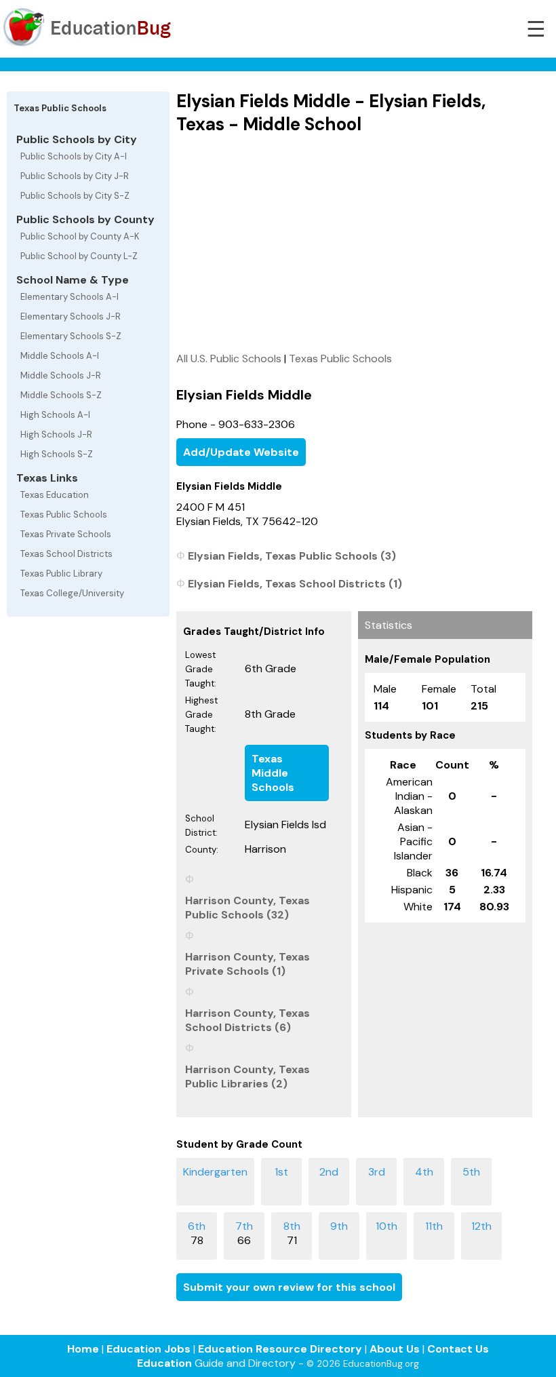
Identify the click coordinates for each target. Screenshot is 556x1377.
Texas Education (54, 495)
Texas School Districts (66, 554)
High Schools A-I (55, 415)
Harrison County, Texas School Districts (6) (247, 1020)
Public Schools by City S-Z (75, 195)
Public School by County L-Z (79, 256)
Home (83, 1349)
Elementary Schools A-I (69, 297)
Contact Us (458, 1349)
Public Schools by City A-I (73, 156)
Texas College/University (72, 593)
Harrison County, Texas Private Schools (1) (247, 964)
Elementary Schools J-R (70, 316)
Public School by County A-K (80, 236)
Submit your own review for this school (289, 1287)
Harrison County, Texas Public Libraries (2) (247, 1076)
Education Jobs (148, 1349)
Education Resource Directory (280, 1349)
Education (164, 1363)
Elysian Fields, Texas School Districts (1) (295, 584)
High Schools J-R (56, 434)
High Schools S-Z (56, 454)
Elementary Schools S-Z (70, 336)
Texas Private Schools (65, 534)
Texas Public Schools (63, 514)
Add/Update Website (241, 452)
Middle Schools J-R (60, 375)
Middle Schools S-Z (61, 395)
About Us (395, 1349)
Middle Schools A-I (59, 356)
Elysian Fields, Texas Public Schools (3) (292, 556)
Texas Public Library (61, 573)
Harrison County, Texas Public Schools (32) (247, 907)
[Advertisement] (354, 243)
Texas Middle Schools (273, 773)
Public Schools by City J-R (74, 176)
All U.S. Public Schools (228, 358)
